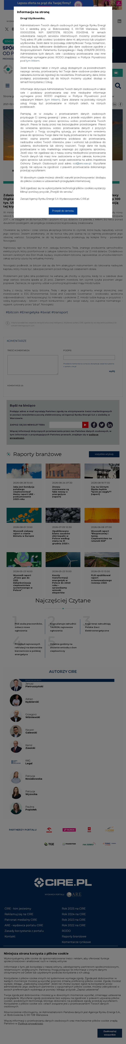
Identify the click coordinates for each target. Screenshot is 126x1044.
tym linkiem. (33, 60)
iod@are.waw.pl (82, 163)
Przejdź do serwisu (63, 210)
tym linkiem (52, 99)
